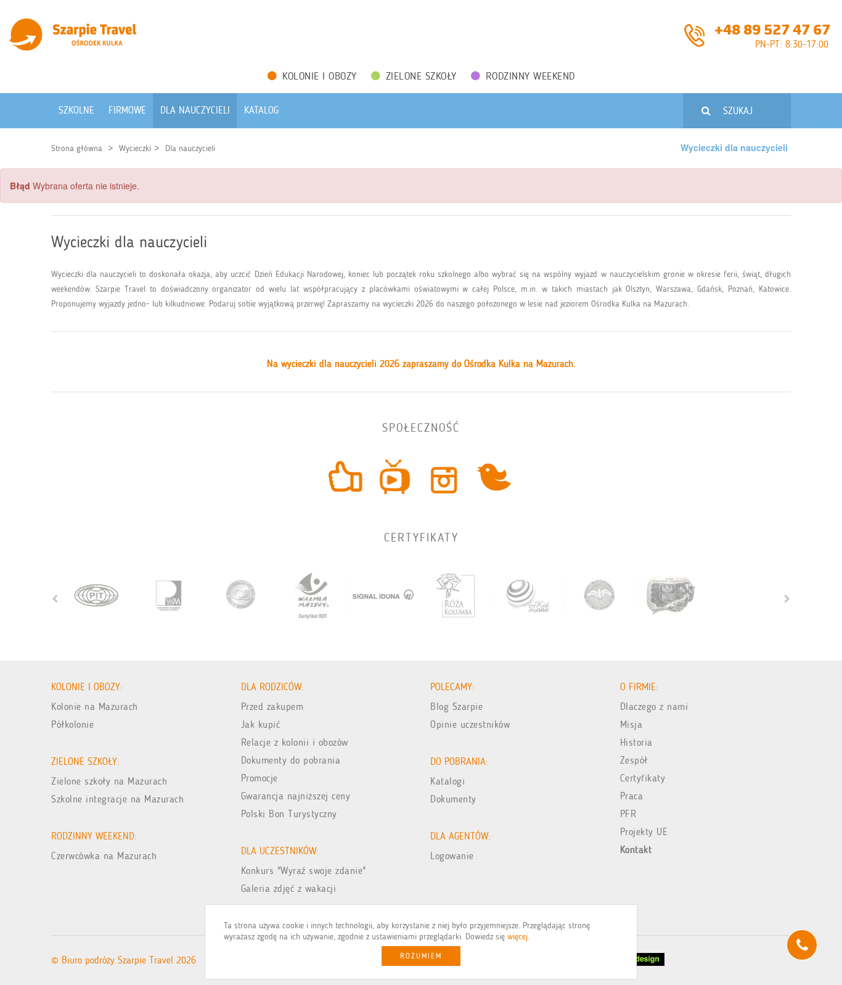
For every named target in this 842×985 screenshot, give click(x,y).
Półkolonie (72, 724)
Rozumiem (421, 956)
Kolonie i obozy (319, 76)
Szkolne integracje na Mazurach (117, 799)
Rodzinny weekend (530, 76)
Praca (632, 796)
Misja (631, 724)
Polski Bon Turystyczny (289, 814)
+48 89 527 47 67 (772, 28)
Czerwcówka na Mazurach (104, 856)
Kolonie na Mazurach (94, 706)
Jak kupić (260, 724)
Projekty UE (644, 832)
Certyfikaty (643, 778)
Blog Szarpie (456, 706)
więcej (517, 936)
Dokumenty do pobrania (291, 760)
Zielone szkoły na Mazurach (109, 781)
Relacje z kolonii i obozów (294, 742)
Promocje (259, 778)
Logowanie (452, 856)
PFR (628, 814)
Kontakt (636, 849)
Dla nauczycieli (190, 148)
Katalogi (447, 781)
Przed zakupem (272, 706)
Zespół (634, 760)
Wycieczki (135, 148)
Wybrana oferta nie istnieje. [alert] (74, 185)
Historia (636, 742)
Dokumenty (453, 799)
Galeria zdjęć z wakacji (289, 888)
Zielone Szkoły (421, 76)
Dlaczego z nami (654, 706)
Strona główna (76, 148)
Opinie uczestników (470, 724)
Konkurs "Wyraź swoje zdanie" (303, 870)
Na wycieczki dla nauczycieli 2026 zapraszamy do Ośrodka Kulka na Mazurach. (421, 363)
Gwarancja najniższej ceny (296, 796)
